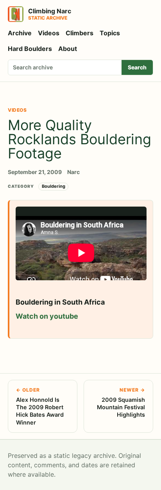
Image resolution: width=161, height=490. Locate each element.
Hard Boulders (30, 49)
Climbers (79, 33)
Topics (110, 33)
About (67, 49)
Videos (48, 33)
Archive (20, 33)
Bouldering (53, 186)
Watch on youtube (47, 316)
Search (137, 67)
